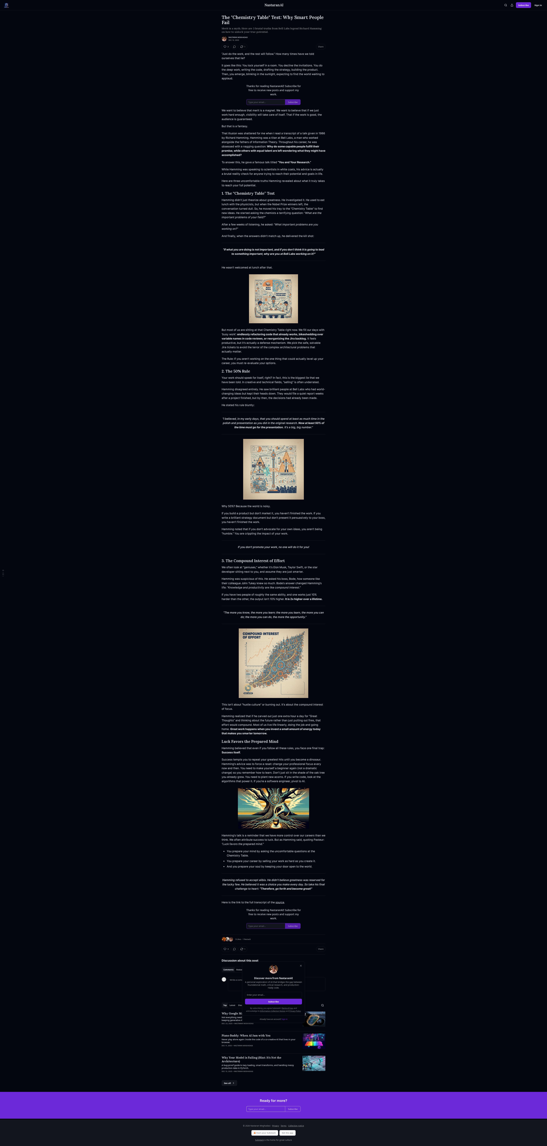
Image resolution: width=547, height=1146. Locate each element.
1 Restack (247, 939)
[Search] (506, 5)
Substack (259, 1140)
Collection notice (296, 1125)
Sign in (538, 5)
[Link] (217, 193)
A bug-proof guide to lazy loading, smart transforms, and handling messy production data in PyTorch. (258, 1066)
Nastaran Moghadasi (238, 37)
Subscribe (523, 5)
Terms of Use (287, 1008)
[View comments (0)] (234, 47)
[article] (273, 1042)
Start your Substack (266, 1132)
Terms (283, 1125)
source (279, 902)
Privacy (275, 1125)
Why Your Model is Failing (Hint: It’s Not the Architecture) (251, 1059)
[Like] (223, 1027)
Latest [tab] (232, 1005)
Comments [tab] (228, 969)
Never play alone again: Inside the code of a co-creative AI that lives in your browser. (258, 1041)
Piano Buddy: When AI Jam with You (246, 1035)
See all (227, 1083)
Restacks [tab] (240, 969)
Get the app (287, 1132)
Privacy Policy (295, 1011)
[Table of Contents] (3, 573)
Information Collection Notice (272, 1011)
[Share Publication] (512, 5)
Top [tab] (225, 1005)
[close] (301, 965)
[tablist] (234, 970)
